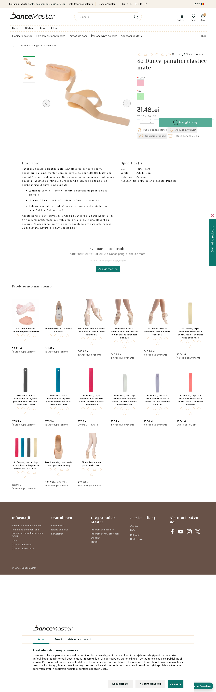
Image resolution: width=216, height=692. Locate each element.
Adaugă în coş (187, 122)
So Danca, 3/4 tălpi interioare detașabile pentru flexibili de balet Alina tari (157, 400)
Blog (204, 36)
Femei (15, 28)
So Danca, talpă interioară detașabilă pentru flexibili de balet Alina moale (91, 400)
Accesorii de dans (131, 36)
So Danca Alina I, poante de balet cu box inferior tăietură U (91, 331)
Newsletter (57, 533)
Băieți (54, 28)
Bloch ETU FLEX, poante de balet (58, 330)
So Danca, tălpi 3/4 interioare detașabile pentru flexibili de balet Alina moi (190, 400)
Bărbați (29, 28)
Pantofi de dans (78, 36)
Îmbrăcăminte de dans (104, 36)
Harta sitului (136, 539)
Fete (42, 28)
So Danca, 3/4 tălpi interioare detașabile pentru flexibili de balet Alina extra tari (124, 400)
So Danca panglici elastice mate (38, 45)
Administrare (120, 683)
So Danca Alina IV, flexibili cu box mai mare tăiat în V (157, 331)
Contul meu (57, 525)
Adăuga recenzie (108, 269)
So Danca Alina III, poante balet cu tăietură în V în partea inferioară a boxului (124, 333)
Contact (134, 526)
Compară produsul (155, 135)
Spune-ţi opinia (194, 54)
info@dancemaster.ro (81, 3)
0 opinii (173, 54)
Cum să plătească (22, 544)
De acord (175, 683)
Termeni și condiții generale (27, 525)
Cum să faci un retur (23, 548)
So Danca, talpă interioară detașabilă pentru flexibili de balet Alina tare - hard (25, 400)
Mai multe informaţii (79, 639)
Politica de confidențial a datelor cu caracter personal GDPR (27, 533)
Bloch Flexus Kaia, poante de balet (91, 464)
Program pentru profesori (105, 533)
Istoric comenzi (59, 529)
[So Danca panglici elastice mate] (86, 98)
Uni (140, 96)
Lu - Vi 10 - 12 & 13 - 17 (134, 3)
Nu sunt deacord (150, 683)
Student (95, 537)
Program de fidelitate (102, 529)
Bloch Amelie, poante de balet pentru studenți (58, 464)
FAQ (132, 530)
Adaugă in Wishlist (185, 129)
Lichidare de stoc (22, 36)
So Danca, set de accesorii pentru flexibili (26, 330)
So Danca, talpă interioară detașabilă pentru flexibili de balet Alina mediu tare (58, 400)
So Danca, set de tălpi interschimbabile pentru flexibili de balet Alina (26, 465)
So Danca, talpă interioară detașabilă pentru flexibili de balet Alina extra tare (190, 333)
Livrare (15, 540)
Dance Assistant (107, 3)
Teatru (94, 541)
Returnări (135, 534)
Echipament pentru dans (50, 36)
